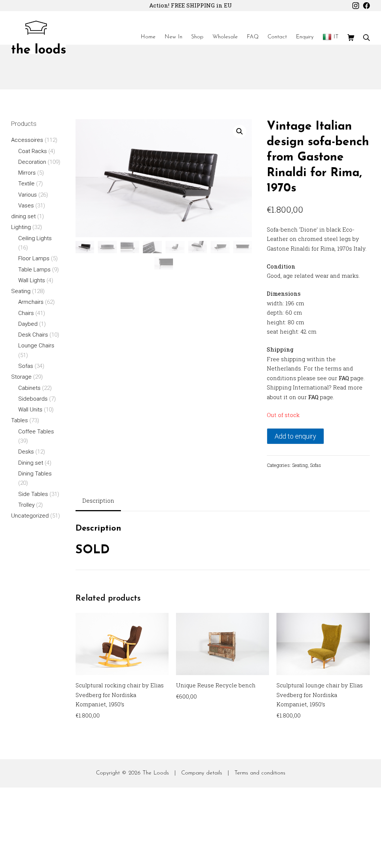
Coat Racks (32, 151)
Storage (21, 376)
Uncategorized (30, 515)
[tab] (98, 501)
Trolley (26, 505)
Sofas (315, 465)
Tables (19, 420)
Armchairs (31, 302)
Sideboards (33, 398)
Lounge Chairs (36, 345)
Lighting (21, 227)
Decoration (32, 162)
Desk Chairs (33, 334)
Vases (26, 205)
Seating (300, 465)
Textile (26, 183)
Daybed (28, 324)
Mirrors (27, 172)
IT (336, 37)
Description (98, 500)
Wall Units (30, 409)
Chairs (26, 313)
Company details (201, 773)
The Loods (156, 773)
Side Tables (33, 494)
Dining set (30, 462)
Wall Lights (31, 280)
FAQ (344, 378)
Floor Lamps (33, 258)
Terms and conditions (259, 773)
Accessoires (27, 140)
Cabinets (29, 388)
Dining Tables (35, 473)
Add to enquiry (295, 436)
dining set (23, 216)
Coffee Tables (36, 431)
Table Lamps (34, 269)
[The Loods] (38, 37)
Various (27, 194)
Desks (26, 451)
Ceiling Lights (35, 238)
